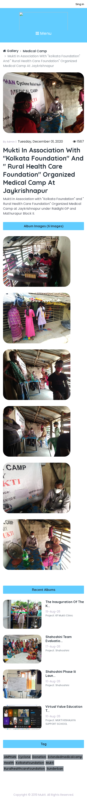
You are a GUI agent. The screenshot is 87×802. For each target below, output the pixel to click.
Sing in (79, 4)
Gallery (12, 51)
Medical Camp (35, 51)
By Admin (9, 141)
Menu (45, 33)
